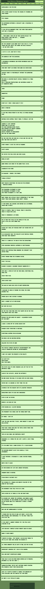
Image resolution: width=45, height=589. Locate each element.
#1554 (42, 353)
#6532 (42, 97)
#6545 (42, 17)
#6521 (42, 513)
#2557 (42, 244)
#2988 (42, 239)
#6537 (42, 177)
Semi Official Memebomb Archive (17, 1)
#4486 (42, 148)
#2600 (42, 420)
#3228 (42, 270)
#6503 (42, 537)
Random (22, 3)
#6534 (42, 143)
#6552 (42, 28)
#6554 (42, 22)
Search (39, 1)
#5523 (42, 462)
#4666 (42, 310)
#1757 (42, 497)
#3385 (42, 382)
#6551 (42, 102)
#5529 (42, 358)
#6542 (42, 182)
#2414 (42, 391)
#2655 (42, 449)
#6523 (42, 577)
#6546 (42, 87)
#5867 (42, 553)
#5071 (42, 471)
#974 (42, 265)
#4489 (42, 438)
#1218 (42, 396)
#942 (42, 564)
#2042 (42, 508)
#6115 (42, 532)
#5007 (42, 455)
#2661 (42, 487)
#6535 (42, 78)
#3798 (42, 527)
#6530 (42, 255)
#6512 (42, 233)
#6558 (42, 6)
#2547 (42, 476)
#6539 (42, 188)
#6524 (42, 249)
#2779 (42, 366)
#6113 (42, 305)
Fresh (5, 3)
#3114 (42, 153)
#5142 (42, 332)
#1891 (42, 279)
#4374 (42, 372)
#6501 (42, 444)
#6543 (42, 172)
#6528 (42, 377)
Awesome (13, 3)
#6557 (42, 11)
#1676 (42, 521)
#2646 (42, 481)
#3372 (42, 492)
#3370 (42, 433)
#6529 (42, 295)
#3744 (42, 327)
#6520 (42, 543)
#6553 (42, 92)
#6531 (42, 118)
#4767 (42, 342)
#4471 (42, 300)
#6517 (42, 316)
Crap (30, 3)
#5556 (42, 137)
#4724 (42, 284)
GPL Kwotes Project (16, 586)
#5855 (42, 406)
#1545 (42, 289)
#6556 (42, 60)
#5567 (42, 548)
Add (39, 3)
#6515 (42, 158)
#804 (42, 415)
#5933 (42, 558)
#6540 (42, 196)
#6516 (42, 260)
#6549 (42, 209)
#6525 (42, 167)
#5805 (42, 401)
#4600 (42, 337)
